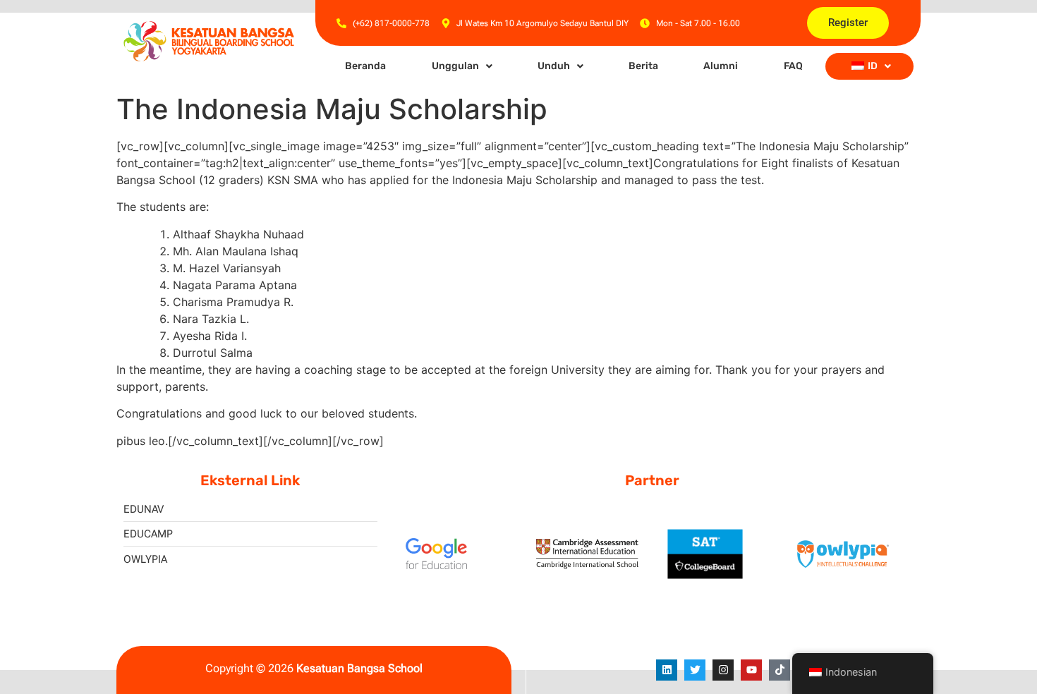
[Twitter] (694, 670)
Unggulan (455, 66)
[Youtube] (751, 670)
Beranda (365, 66)
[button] (461, 66)
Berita (643, 66)
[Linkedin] (666, 670)
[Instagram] (723, 670)
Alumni (720, 66)
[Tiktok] (779, 670)
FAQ (793, 66)
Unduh (554, 66)
